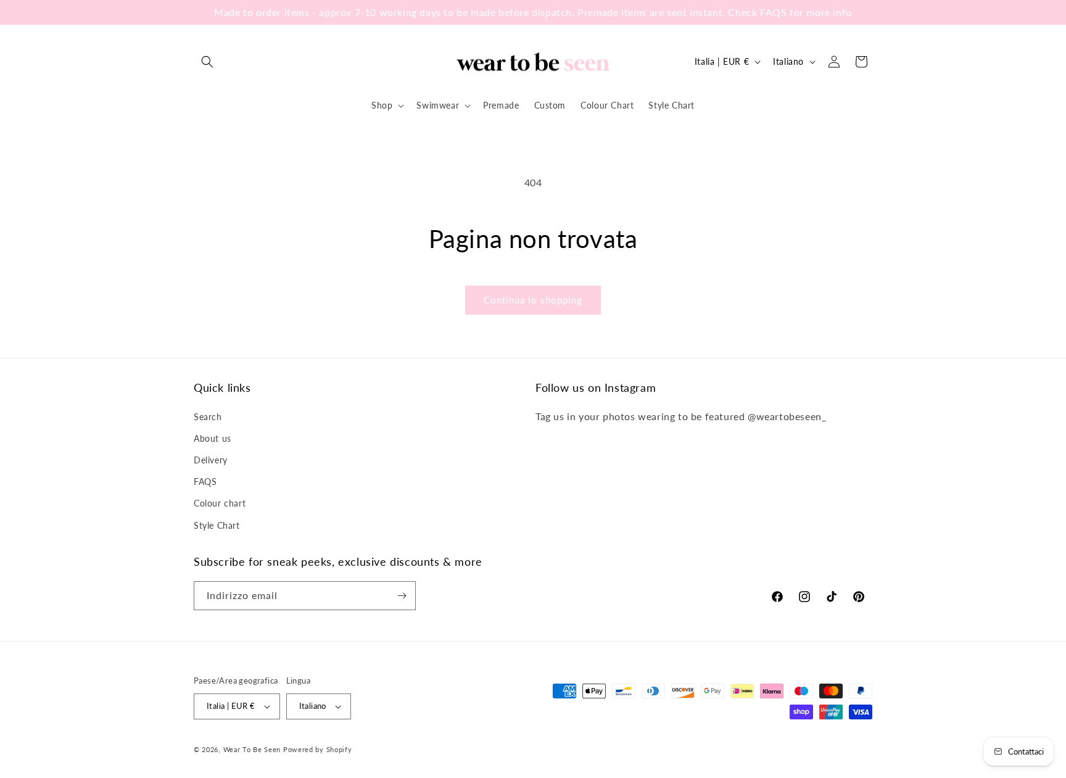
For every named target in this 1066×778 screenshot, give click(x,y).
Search (208, 417)
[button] (207, 61)
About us (212, 438)
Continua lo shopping (533, 299)
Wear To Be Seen (252, 749)
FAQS (205, 481)
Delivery (211, 460)
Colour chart (220, 503)
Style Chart (217, 525)
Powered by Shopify (317, 749)
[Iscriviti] (401, 595)
